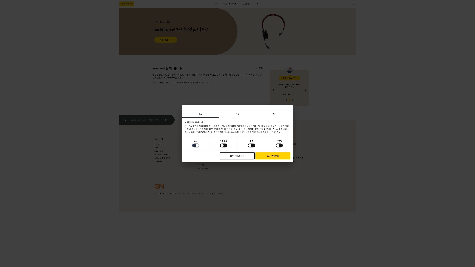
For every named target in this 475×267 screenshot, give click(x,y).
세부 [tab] (237, 114)
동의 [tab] (200, 114)
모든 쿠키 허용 (273, 156)
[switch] (223, 145)
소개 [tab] (274, 114)
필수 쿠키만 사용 (237, 156)
